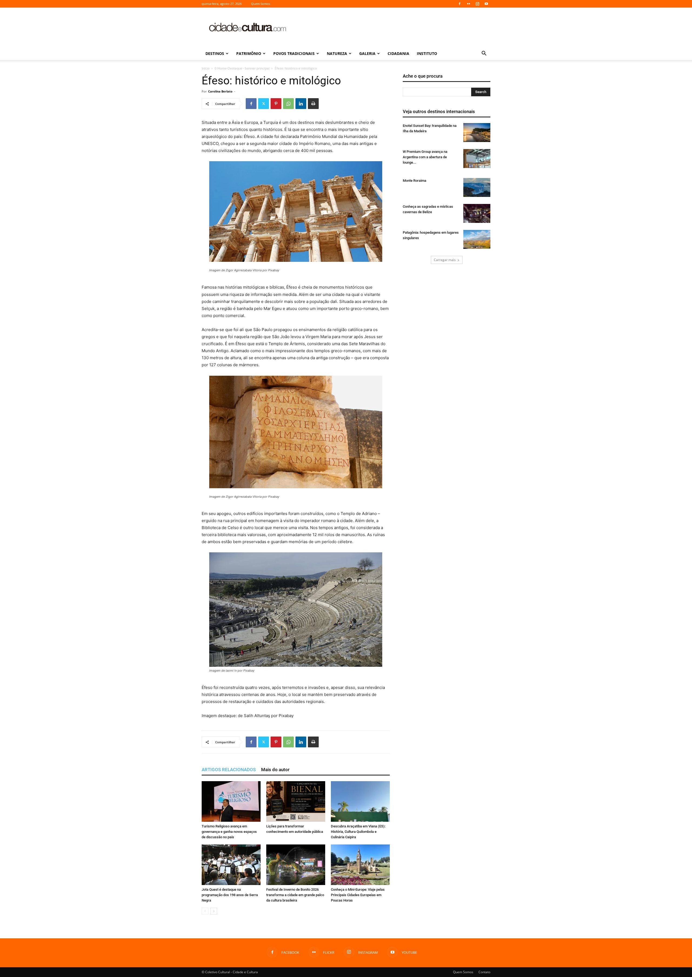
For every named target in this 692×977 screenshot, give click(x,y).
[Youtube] (486, 4)
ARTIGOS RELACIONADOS (229, 769)
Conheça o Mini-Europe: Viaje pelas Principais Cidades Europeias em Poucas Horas (358, 894)
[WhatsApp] (288, 103)
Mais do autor (275, 769)
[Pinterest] (276, 103)
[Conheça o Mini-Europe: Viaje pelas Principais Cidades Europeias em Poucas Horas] (360, 864)
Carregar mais (445, 260)
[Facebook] (459, 4)
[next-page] (213, 911)
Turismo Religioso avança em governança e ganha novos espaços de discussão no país (229, 831)
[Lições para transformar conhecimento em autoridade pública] (295, 801)
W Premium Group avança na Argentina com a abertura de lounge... (425, 157)
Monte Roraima (414, 181)
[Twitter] (263, 103)
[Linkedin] (300, 103)
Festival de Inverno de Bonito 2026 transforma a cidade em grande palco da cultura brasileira (295, 894)
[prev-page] (205, 911)
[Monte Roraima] (476, 187)
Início (205, 68)
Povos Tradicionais (294, 53)
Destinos (214, 53)
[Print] (313, 103)
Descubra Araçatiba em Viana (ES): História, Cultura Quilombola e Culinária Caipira (358, 831)
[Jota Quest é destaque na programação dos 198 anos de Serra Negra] (231, 864)
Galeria (367, 53)
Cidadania (398, 53)
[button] (483, 54)
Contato (484, 972)
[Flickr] (468, 4)
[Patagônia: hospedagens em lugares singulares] (476, 239)
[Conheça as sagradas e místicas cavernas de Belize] (476, 213)
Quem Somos (260, 4)
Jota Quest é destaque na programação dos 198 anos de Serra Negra (230, 894)
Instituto (427, 53)
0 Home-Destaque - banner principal (242, 68)
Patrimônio (248, 53)
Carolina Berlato (220, 91)
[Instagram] (477, 4)
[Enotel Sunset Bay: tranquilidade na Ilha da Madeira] (476, 132)
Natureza (337, 53)
